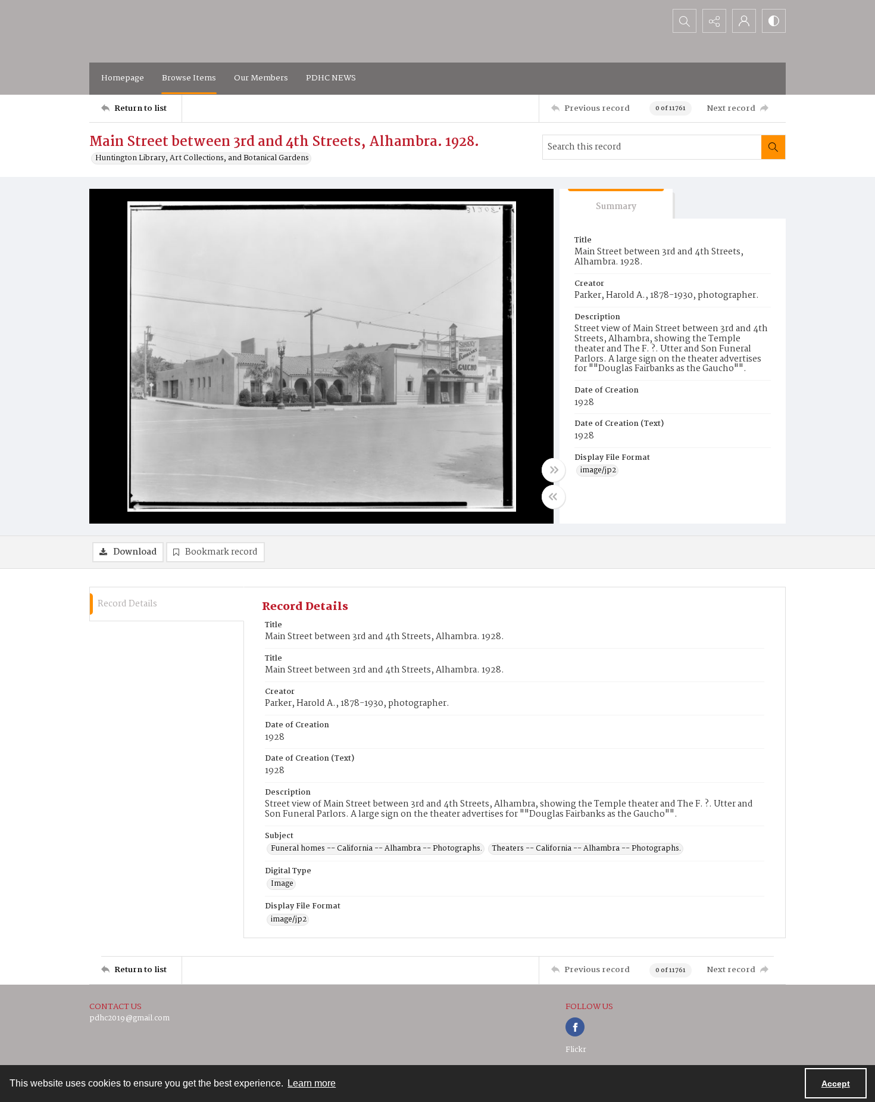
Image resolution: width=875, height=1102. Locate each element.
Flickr (575, 1050)
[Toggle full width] (553, 470)
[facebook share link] (575, 1026)
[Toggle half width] (553, 497)
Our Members (261, 78)
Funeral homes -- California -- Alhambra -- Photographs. (376, 849)
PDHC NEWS (331, 78)
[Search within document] (773, 147)
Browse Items (189, 78)
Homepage (122, 78)
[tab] (616, 204)
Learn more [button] (312, 1083)
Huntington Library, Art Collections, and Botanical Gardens (202, 158)
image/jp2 (598, 471)
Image (282, 884)
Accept (835, 1083)
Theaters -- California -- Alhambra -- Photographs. (586, 849)
